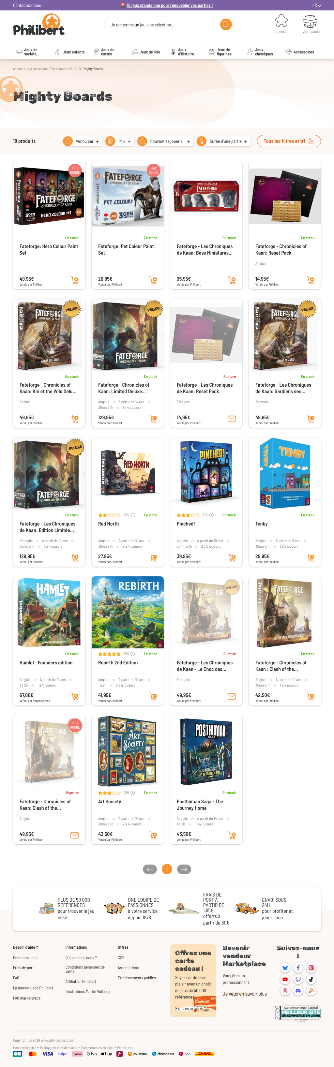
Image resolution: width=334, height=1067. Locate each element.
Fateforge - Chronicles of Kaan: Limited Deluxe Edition (123, 388)
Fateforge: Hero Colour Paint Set (49, 249)
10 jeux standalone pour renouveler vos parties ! (170, 5)
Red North (108, 524)
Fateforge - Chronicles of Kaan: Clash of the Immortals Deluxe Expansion (49, 804)
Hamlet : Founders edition (46, 662)
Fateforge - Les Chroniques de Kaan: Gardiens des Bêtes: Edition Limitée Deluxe (283, 388)
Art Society (109, 801)
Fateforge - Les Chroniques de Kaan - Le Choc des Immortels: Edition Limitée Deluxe (205, 666)
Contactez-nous (27, 5)
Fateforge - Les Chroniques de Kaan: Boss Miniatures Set (205, 249)
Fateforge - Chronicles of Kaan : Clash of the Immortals (281, 666)
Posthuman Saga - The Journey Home (200, 804)
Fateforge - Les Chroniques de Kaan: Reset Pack (205, 388)
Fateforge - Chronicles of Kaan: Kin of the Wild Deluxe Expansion (48, 388)
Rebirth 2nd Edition (118, 662)
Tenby (261, 524)
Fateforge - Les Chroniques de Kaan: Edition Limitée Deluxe (47, 527)
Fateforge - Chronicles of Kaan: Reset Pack (281, 249)
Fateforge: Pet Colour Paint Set (126, 249)
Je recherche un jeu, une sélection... (142, 24)
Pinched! (186, 524)
